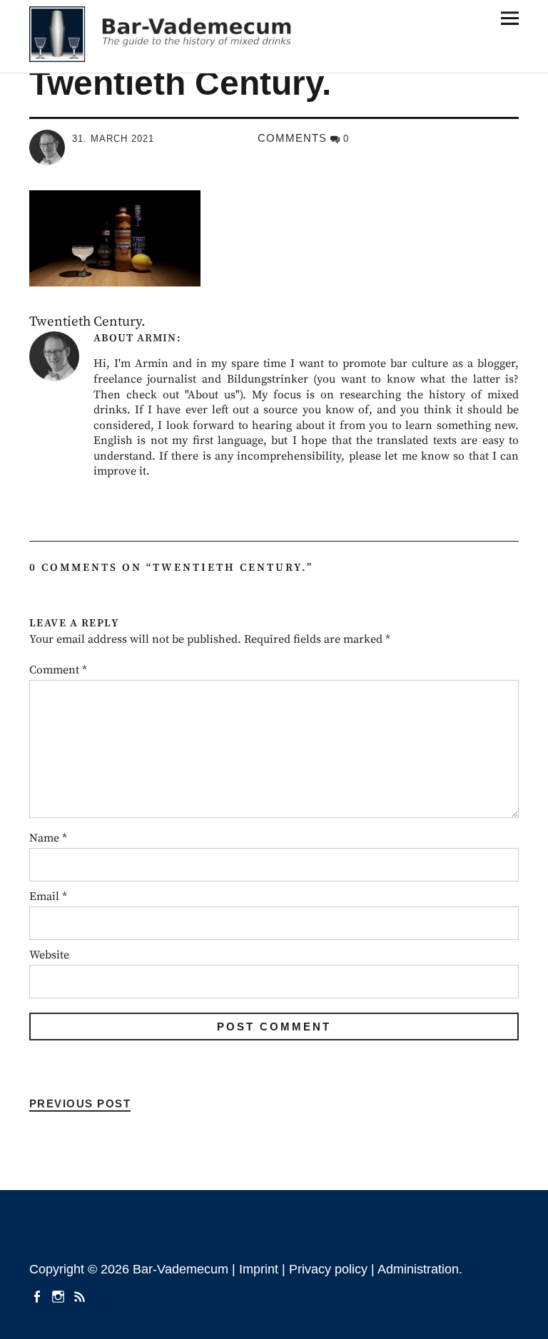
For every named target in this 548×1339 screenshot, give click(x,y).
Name (48, 838)
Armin (156, 338)
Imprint (258, 1269)
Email (48, 896)
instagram (60, 1295)
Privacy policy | (333, 1269)
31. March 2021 (113, 138)
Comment (58, 670)
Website (49, 955)
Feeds (81, 1295)
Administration (418, 1269)
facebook (38, 1295)
